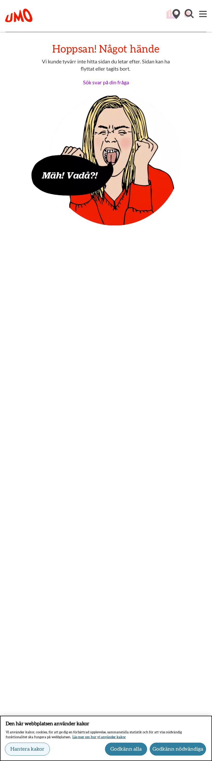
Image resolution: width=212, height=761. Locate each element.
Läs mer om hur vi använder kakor (99, 737)
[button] (188, 16)
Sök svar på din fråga (106, 82)
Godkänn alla (126, 749)
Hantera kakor (27, 749)
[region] (106, 738)
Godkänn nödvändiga (178, 749)
